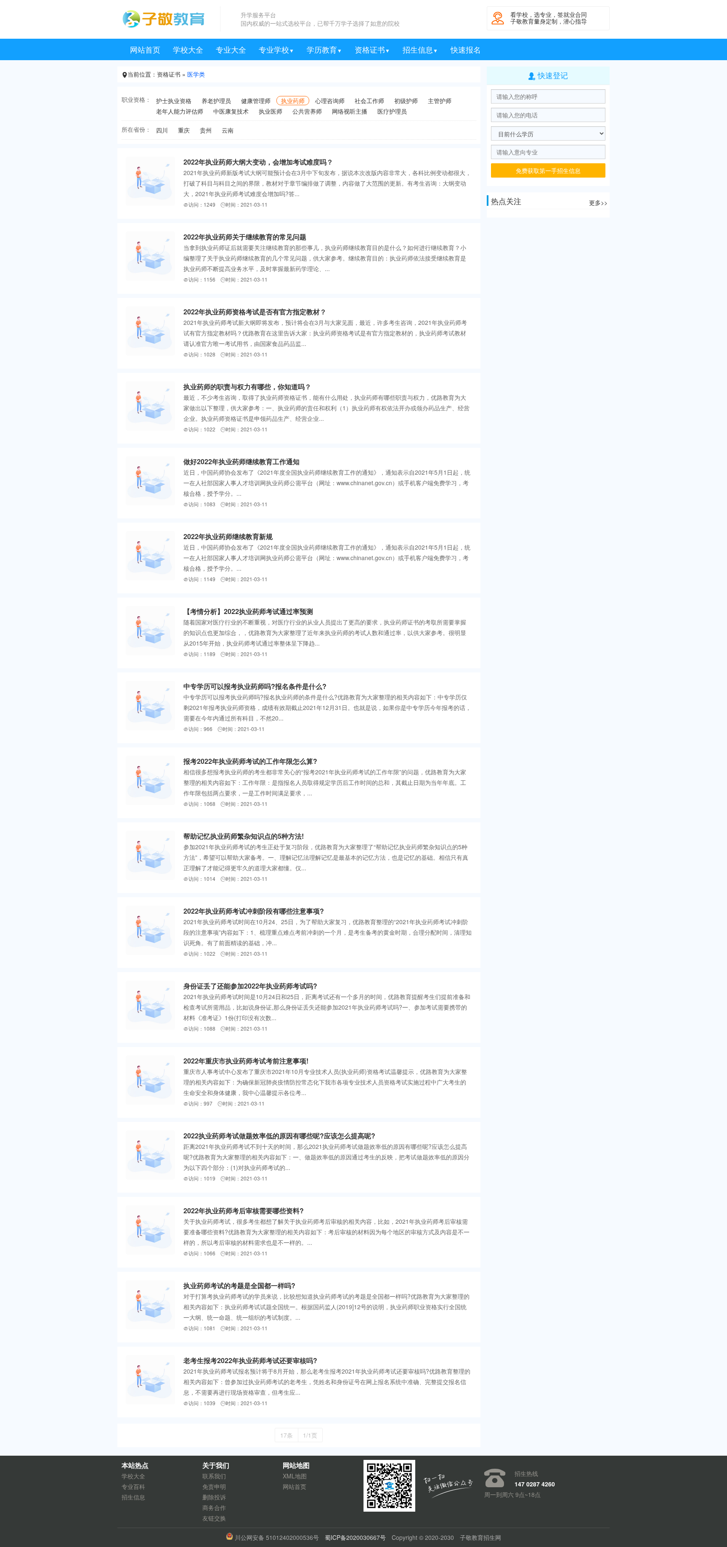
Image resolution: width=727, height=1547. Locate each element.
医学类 (196, 74)
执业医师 (270, 111)
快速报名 (466, 49)
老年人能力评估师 (179, 111)
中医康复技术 (231, 111)
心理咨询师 (330, 100)
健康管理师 (256, 100)
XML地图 (295, 1476)
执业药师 (293, 100)
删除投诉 (214, 1497)
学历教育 (324, 49)
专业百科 (133, 1486)
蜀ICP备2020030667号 (355, 1537)
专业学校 (276, 49)
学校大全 (188, 49)
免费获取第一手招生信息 (548, 170)
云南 (227, 130)
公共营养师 (307, 111)
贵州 (206, 130)
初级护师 (406, 100)
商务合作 (214, 1507)
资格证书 (372, 49)
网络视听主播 (349, 111)
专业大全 (231, 49)
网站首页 (145, 49)
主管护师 (439, 100)
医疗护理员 (392, 111)
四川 (162, 130)
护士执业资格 (173, 100)
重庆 (184, 130)
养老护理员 (216, 100)
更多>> (598, 202)
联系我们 (214, 1476)
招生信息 (420, 49)
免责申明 (214, 1486)
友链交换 (214, 1518)
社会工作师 (369, 100)
